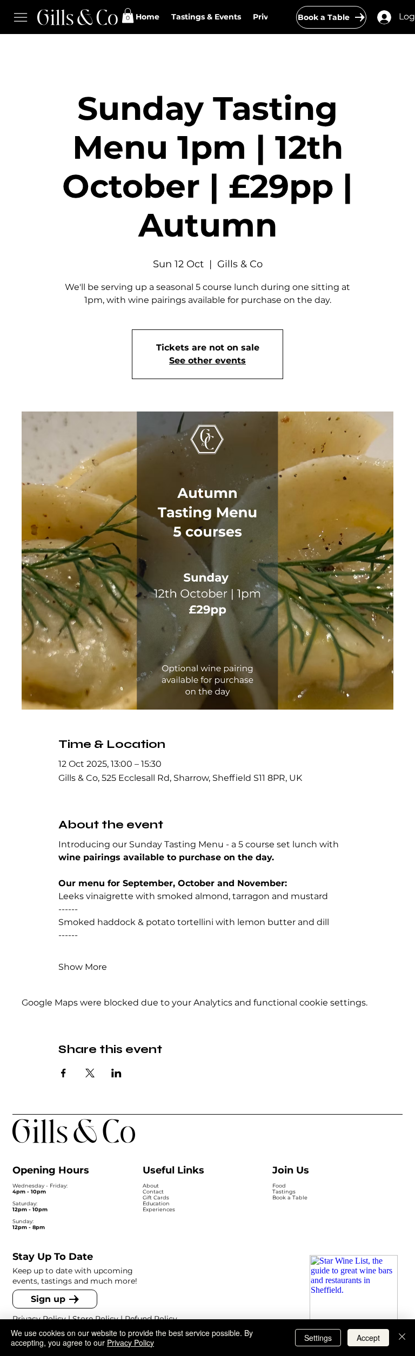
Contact (153, 1192)
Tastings (284, 1192)
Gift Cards (156, 1197)
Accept (368, 1337)
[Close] (402, 1337)
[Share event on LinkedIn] (116, 1073)
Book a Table (289, 1197)
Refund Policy (152, 1319)
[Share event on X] (90, 1073)
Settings (318, 1337)
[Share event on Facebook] (63, 1073)
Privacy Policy (39, 1319)
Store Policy (95, 1319)
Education (156, 1203)
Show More (82, 967)
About (151, 1186)
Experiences (159, 1209)
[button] (128, 15)
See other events (207, 360)
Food (279, 1186)
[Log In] (384, 17)
